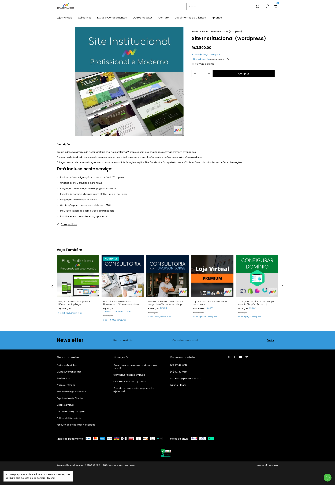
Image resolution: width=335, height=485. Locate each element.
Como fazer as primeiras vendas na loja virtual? (135, 367)
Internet (204, 31)
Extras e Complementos (112, 17)
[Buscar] (257, 6)
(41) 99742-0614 (178, 365)
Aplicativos (84, 17)
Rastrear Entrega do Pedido (71, 391)
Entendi (51, 477)
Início (195, 31)
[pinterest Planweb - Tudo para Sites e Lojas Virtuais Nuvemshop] (246, 357)
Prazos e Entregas (66, 385)
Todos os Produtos (67, 365)
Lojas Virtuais (64, 17)
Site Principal (63, 378)
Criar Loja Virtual (65, 404)
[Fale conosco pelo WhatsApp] (328, 478)
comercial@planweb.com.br (185, 378)
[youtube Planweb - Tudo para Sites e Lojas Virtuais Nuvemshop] (240, 357)
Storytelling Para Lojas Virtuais (129, 374)
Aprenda (217, 17)
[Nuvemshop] (267, 465)
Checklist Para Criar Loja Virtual (130, 381)
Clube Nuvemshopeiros (69, 371)
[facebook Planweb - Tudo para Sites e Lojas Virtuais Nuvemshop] (234, 357)
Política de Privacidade (69, 418)
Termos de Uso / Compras (71, 411)
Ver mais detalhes (204, 63)
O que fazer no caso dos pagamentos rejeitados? (133, 390)
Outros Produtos (142, 17)
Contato (163, 17)
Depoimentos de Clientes (190, 17)
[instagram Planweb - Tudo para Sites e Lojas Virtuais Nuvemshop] (228, 357)
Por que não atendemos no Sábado (76, 424)
